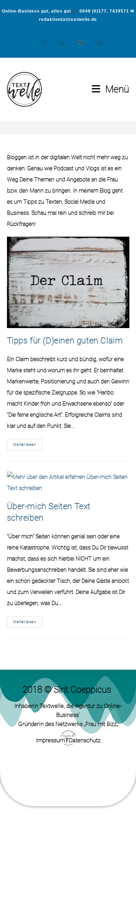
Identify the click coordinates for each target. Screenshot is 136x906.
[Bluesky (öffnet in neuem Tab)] (77, 39)
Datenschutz (84, 740)
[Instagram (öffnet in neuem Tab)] (39, 39)
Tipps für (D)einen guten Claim (65, 340)
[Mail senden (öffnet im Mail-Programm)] (96, 39)
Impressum (50, 740)
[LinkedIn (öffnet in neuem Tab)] (58, 39)
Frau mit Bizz (101, 724)
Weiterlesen (27, 443)
